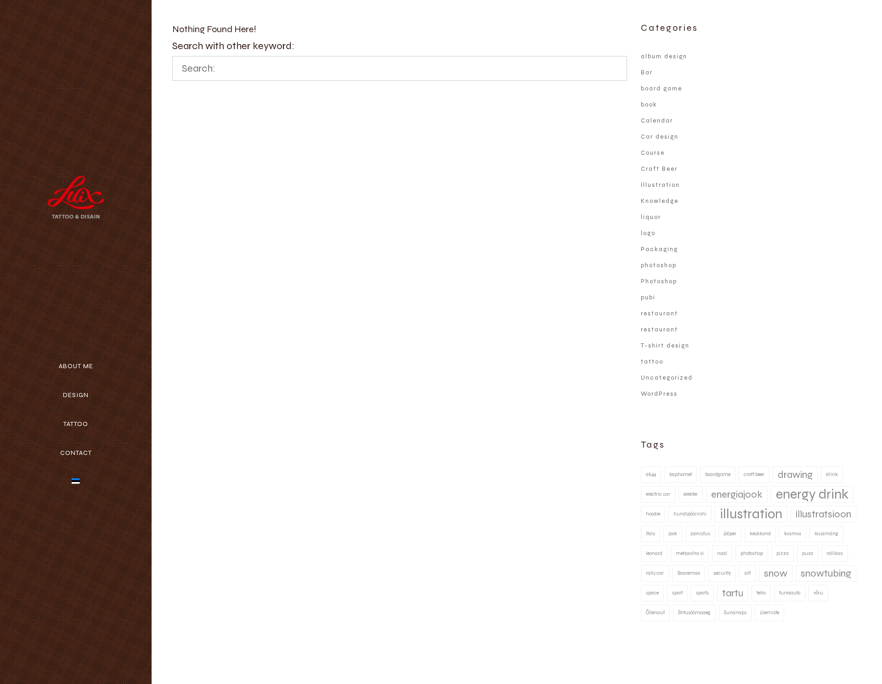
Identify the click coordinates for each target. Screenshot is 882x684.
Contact (76, 453)
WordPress (659, 394)
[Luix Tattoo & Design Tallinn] (75, 198)
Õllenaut (655, 613)
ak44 (651, 474)
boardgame (717, 474)
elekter (691, 494)
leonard (654, 553)
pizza (782, 553)
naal (722, 553)
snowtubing (826, 573)
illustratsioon (823, 514)
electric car (658, 494)
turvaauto (789, 593)
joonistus (700, 534)
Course (653, 153)
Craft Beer (659, 169)
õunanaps (735, 613)
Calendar (657, 120)
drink (832, 474)
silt (747, 573)
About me (76, 366)
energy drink (812, 494)
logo (648, 233)
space (652, 593)
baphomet (680, 474)
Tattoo (75, 424)
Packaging (659, 249)
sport (677, 593)
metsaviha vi (690, 553)
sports (702, 593)
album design (664, 56)
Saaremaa (688, 573)
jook (672, 534)
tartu (732, 593)
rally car (655, 573)
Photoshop (659, 281)
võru (818, 593)
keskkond (760, 534)
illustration (751, 514)
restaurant (659, 313)
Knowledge (659, 201)
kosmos (792, 534)
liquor (651, 217)
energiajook (737, 494)
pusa (807, 553)
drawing (795, 475)
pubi (648, 297)
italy (650, 534)
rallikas (834, 553)
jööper (730, 534)
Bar (647, 72)
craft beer (754, 474)
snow (775, 573)
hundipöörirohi (690, 514)
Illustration (660, 185)
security (722, 573)
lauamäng (826, 534)
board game (661, 88)
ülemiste (769, 613)
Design (76, 395)
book (649, 104)
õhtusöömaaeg (694, 613)
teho (761, 593)
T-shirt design (665, 345)
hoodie (653, 514)
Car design (659, 136)
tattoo (652, 361)
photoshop (659, 265)
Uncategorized (667, 377)
